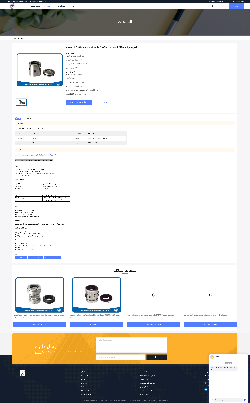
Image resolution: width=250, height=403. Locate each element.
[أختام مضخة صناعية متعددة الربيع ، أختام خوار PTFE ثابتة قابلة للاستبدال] (101, 295)
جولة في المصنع (85, 379)
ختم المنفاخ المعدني (145, 379)
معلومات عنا (61, 6)
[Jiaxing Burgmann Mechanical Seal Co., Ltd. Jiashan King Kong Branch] (12, 6)
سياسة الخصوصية (86, 394)
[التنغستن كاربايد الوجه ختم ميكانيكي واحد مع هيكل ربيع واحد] (214, 295)
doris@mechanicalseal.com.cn (219, 1)
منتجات (48, 6)
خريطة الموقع (85, 390)
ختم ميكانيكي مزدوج (146, 387)
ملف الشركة (85, 375)
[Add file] (211, 400)
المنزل (14, 38)
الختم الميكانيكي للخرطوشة (148, 383)
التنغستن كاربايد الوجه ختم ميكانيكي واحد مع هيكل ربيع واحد (207, 315)
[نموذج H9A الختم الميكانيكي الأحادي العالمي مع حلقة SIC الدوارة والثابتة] (40, 70)
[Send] (245, 400)
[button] (16, 299)
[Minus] (245, 357)
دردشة (236, 6)
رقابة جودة (84, 383)
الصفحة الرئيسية (35, 6)
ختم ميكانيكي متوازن (146, 390)
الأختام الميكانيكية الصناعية (147, 375)
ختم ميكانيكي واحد (145, 394)
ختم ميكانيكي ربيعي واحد (52, 257)
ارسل (156, 357)
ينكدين (205, 389)
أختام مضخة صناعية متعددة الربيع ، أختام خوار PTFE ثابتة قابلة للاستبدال (98, 315)
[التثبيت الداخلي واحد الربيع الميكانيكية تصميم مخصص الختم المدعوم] (157, 295)
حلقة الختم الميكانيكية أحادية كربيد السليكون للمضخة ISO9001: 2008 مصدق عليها (42, 316)
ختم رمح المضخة (21, 257)
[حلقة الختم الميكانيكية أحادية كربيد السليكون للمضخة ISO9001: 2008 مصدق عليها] (44, 295)
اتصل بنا (83, 387)
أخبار (73, 6)
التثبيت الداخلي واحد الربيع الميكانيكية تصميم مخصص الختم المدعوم (153, 315)
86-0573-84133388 (238, 1)
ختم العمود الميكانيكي (35, 257)
